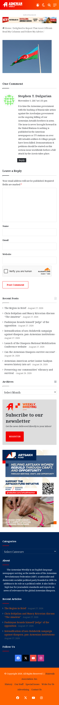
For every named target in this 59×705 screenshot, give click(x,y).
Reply (22, 160)
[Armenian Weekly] (12, 4)
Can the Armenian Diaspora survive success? (29, 351)
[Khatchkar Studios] (29, 19)
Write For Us (48, 684)
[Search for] (49, 6)
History (8, 684)
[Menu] (55, 6)
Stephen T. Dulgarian (34, 96)
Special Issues (32, 684)
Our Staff (18, 684)
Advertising (23, 689)
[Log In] (37, 6)
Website (6, 254)
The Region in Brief (15, 308)
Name (5, 226)
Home (7, 28)
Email (5, 240)
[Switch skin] (43, 6)
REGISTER (14, 436)
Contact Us (36, 689)
